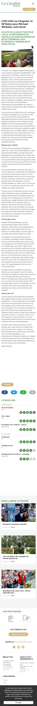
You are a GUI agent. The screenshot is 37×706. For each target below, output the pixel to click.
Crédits (5, 680)
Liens (5, 683)
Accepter (19, 702)
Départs (24, 412)
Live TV (34, 412)
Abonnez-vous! (18, 634)
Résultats (27, 412)
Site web (20, 412)
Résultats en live (30, 412)
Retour (7, 384)
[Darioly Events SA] (26, 618)
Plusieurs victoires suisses (15, 524)
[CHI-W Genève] (11, 618)
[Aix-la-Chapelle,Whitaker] (17, 57)
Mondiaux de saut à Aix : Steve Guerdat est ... (16, 592)
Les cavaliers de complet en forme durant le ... (16, 557)
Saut (13, 527)
